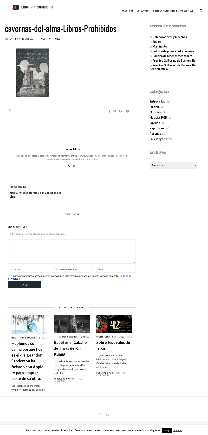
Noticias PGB (158, 117)
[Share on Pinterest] (127, 111)
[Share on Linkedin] (133, 111)
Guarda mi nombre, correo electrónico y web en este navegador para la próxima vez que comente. (65, 275)
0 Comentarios (31, 338)
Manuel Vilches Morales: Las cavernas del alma (35, 194)
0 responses (54, 38)
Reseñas (155, 133)
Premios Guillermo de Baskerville (173, 10)
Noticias (155, 112)
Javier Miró (14, 38)
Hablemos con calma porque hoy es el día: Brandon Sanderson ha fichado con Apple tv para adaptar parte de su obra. (27, 361)
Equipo (157, 41)
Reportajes (157, 128)
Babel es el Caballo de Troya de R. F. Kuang (70, 348)
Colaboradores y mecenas (169, 37)
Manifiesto (159, 46)
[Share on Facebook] (110, 111)
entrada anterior (18, 187)
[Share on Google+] (121, 111)
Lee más (177, 430)
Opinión (155, 123)
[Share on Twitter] (114, 111)
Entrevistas (157, 101)
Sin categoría (158, 139)
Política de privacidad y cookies (173, 51)
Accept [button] (167, 430)
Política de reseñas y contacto (172, 56)
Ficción (154, 107)
